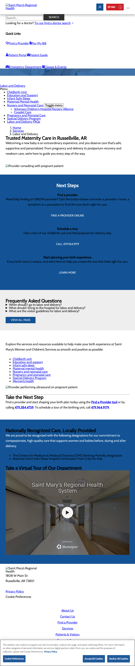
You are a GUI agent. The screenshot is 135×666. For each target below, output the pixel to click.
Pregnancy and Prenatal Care (26, 115)
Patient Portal (17, 55)
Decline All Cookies (118, 658)
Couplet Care (22, 112)
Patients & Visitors (67, 634)
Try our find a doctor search (52, 23)
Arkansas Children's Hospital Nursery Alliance (43, 109)
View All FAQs (20, 320)
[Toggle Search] (99, 7)
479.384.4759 (24, 407)
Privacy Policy (15, 591)
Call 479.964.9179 (67, 244)
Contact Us (67, 616)
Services (18, 131)
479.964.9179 (100, 407)
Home (17, 128)
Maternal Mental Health (23, 102)
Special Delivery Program (24, 118)
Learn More (67, 272)
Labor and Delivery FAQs (23, 122)
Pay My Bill (39, 43)
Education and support (28, 362)
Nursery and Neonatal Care (34, 105)
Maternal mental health (28, 368)
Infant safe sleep (23, 365)
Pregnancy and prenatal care (32, 375)
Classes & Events (55, 67)
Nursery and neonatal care (30, 372)
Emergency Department (25, 67)
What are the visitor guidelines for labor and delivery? (44, 311)
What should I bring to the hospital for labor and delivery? (47, 307)
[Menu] (128, 8)
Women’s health (23, 381)
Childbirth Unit (17, 92)
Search (54, 17)
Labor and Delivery (12, 86)
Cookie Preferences (14, 658)
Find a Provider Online (67, 215)
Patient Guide (39, 55)
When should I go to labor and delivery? (35, 304)
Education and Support (22, 95)
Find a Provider (19, 43)
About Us (67, 610)
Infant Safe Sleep (18, 98)
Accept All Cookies (94, 658)
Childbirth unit (22, 359)
